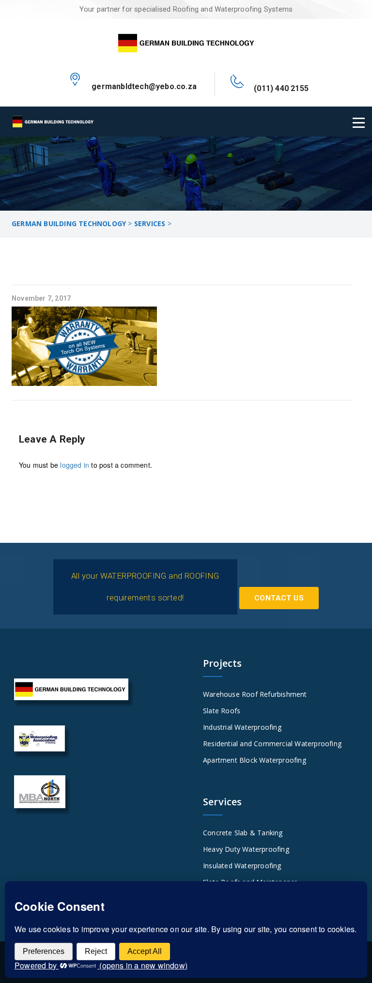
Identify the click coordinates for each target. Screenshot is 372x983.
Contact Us (279, 598)
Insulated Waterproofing (242, 865)
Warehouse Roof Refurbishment (255, 694)
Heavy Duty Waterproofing (246, 849)
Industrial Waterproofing (242, 727)
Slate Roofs (221, 710)
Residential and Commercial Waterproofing (272, 743)
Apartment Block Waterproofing (254, 760)
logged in (74, 465)
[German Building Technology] (186, 41)
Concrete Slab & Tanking (243, 832)
